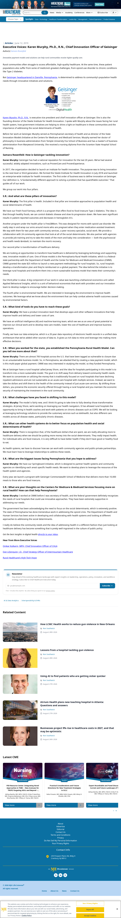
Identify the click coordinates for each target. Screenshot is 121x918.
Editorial (60, 829)
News (52, 12)
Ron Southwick (49, 628)
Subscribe (106, 586)
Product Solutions (109, 19)
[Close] (117, 909)
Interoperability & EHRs (31, 600)
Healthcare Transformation (58, 19)
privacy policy (50, 591)
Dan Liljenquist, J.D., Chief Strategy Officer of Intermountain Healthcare (38, 551)
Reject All (90, 909)
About (60, 823)
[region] (60, 909)
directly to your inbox (48, 534)
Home (44, 891)
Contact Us (60, 832)
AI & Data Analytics (11, 600)
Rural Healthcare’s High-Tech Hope (20, 557)
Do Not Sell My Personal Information (60, 840)
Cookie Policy (27, 915)
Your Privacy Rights (60, 843)
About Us (54, 891)
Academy (69, 12)
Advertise (60, 826)
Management (82, 19)
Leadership (72, 19)
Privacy (60, 837)
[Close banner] (118, 3)
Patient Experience (95, 19)
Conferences (79, 12)
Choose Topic (13, 19)
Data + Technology (41, 19)
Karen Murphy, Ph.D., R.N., (16, 117)
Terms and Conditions (60, 835)
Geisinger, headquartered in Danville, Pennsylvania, (32, 77)
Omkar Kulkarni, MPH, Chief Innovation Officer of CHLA (30, 546)
